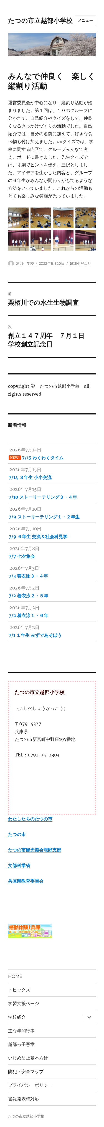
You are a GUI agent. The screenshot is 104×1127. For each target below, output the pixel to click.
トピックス (19, 990)
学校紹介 (17, 1017)
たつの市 (17, 834)
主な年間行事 (21, 1030)
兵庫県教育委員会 (26, 881)
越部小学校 (25, 263)
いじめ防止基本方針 (28, 1058)
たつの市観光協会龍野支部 (34, 850)
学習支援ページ (23, 1003)
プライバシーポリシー (30, 1085)
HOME (15, 976)
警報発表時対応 (23, 1098)
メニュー (85, 20)
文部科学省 (19, 865)
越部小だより (80, 263)
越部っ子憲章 (21, 1044)
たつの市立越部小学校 (40, 20)
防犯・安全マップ (26, 1071)
